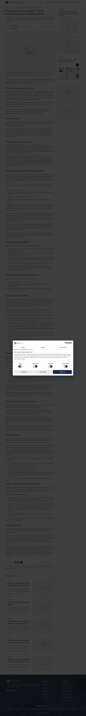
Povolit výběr (43, 372)
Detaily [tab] (43, 347)
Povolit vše (62, 372)
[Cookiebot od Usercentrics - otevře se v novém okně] (66, 343)
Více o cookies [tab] (63, 347)
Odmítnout (23, 372)
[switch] (35, 366)
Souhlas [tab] (23, 347)
